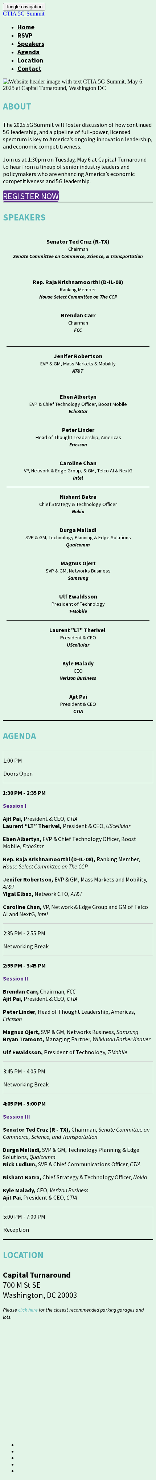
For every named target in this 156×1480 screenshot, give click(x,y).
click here (28, 1310)
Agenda (28, 52)
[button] (31, 196)
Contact (29, 68)
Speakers (30, 43)
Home (25, 27)
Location (30, 60)
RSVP (24, 35)
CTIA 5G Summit (23, 13)
